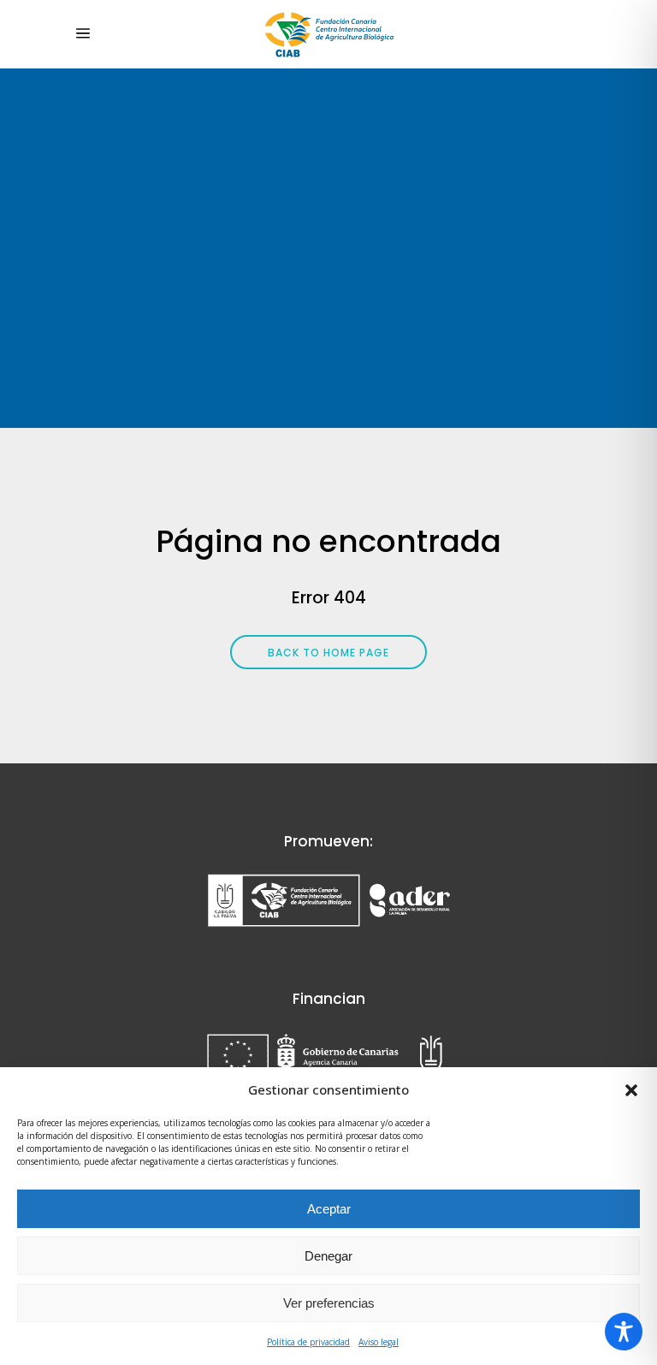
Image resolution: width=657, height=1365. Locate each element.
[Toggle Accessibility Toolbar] (623, 1331)
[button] (631, 1090)
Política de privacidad (308, 1342)
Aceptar (329, 1209)
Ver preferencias (329, 1303)
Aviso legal (378, 1342)
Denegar (328, 1256)
